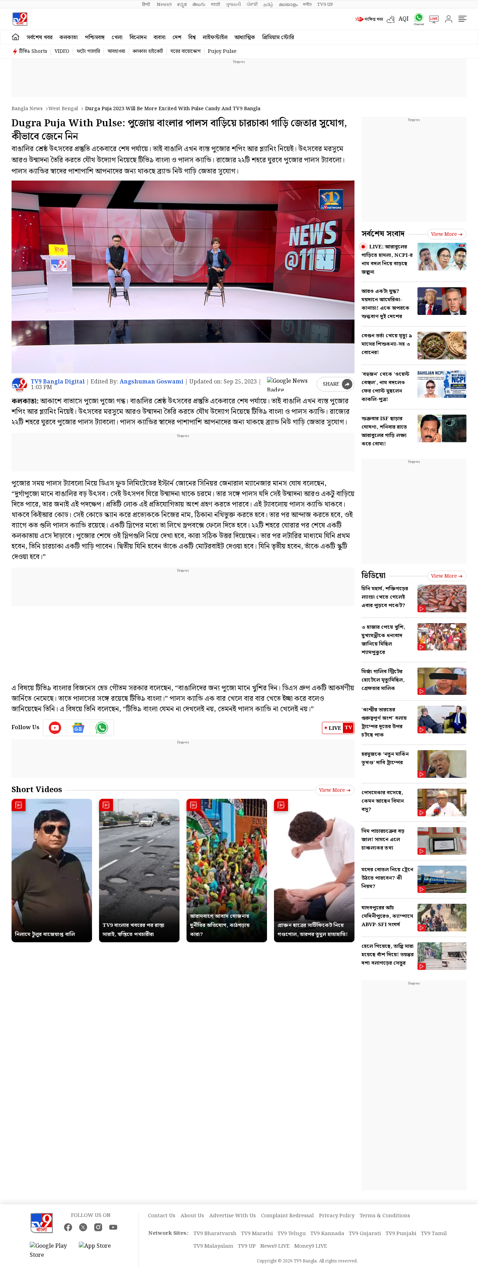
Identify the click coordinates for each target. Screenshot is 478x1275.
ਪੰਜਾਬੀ (252, 4)
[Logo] (20, 19)
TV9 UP (247, 1246)
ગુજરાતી (233, 4)
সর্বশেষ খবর (39, 37)
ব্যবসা (160, 37)
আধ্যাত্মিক (244, 37)
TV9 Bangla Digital (58, 382)
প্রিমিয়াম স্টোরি (278, 37)
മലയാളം (288, 4)
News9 (164, 4)
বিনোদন (138, 37)
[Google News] (78, 727)
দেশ (177, 37)
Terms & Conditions (385, 1216)
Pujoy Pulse (222, 51)
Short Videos (37, 790)
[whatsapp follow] (101, 727)
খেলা (117, 37)
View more (332, 790)
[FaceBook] (68, 1227)
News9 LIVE (275, 1246)
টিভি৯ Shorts (33, 51)
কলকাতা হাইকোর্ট (148, 51)
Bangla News (27, 109)
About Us (192, 1216)
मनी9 (307, 4)
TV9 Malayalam (213, 1246)
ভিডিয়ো (373, 576)
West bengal (63, 109)
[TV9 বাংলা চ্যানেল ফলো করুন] (416, 19)
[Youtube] (55, 727)
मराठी (215, 4)
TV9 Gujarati (365, 1234)
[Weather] (393, 19)
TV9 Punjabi (401, 1234)
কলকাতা (68, 37)
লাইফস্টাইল (215, 37)
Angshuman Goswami (151, 382)
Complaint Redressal (287, 1216)
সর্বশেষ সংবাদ (383, 234)
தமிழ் (268, 4)
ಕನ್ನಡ (182, 4)
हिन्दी (146, 4)
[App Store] (99, 1251)
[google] (290, 384)
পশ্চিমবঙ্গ (95, 37)
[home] (16, 37)
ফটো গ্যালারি (88, 51)
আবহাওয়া (116, 51)
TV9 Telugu (291, 1234)
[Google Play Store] (50, 1251)
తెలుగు (198, 4)
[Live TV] (431, 19)
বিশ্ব (192, 37)
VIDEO (62, 51)
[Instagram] (98, 1227)
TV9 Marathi (257, 1234)
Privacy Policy (336, 1216)
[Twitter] (83, 1227)
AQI (404, 19)
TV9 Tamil (434, 1234)
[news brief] (369, 19)
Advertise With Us (232, 1216)
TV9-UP (325, 4)
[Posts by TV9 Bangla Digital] (19, 385)
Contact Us (161, 1216)
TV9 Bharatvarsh (215, 1234)
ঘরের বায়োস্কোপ (185, 51)
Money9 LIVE (310, 1246)
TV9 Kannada (327, 1234)
